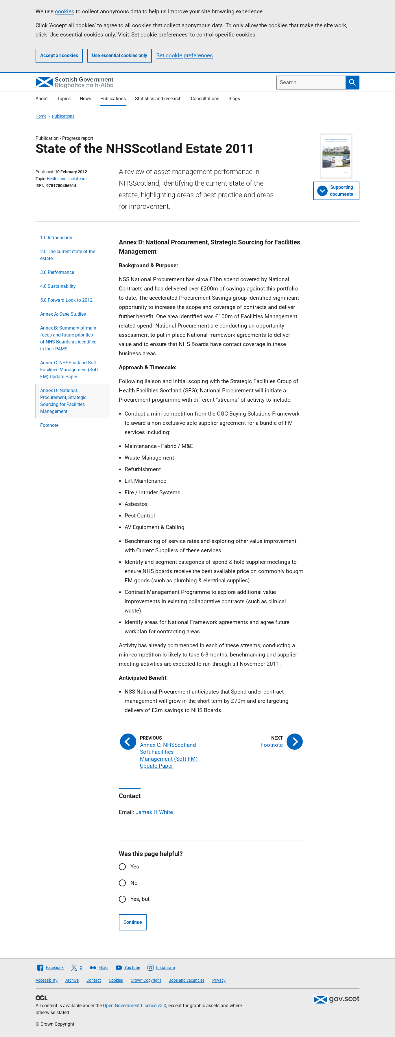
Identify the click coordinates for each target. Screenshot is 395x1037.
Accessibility (47, 980)
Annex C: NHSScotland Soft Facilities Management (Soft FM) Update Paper (69, 369)
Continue (132, 922)
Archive (72, 980)
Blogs (234, 98)
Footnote (49, 425)
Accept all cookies (59, 55)
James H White (154, 812)
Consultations (205, 98)
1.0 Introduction (56, 237)
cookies (64, 11)
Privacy (219, 980)
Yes (134, 866)
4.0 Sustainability (58, 286)
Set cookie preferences (184, 55)
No (134, 882)
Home (41, 116)
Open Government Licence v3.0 (134, 1005)
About (42, 98)
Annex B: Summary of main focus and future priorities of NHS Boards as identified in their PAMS (68, 338)
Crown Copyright (146, 980)
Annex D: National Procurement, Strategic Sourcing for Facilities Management (63, 401)
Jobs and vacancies (186, 980)
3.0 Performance (57, 272)
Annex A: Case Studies (63, 314)
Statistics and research (158, 98)
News (85, 98)
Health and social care (66, 178)
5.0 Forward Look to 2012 (66, 300)
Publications (113, 98)
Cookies (116, 980)
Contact (93, 980)
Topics (64, 98)
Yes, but (139, 899)
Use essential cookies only (119, 55)
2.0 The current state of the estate (67, 255)
